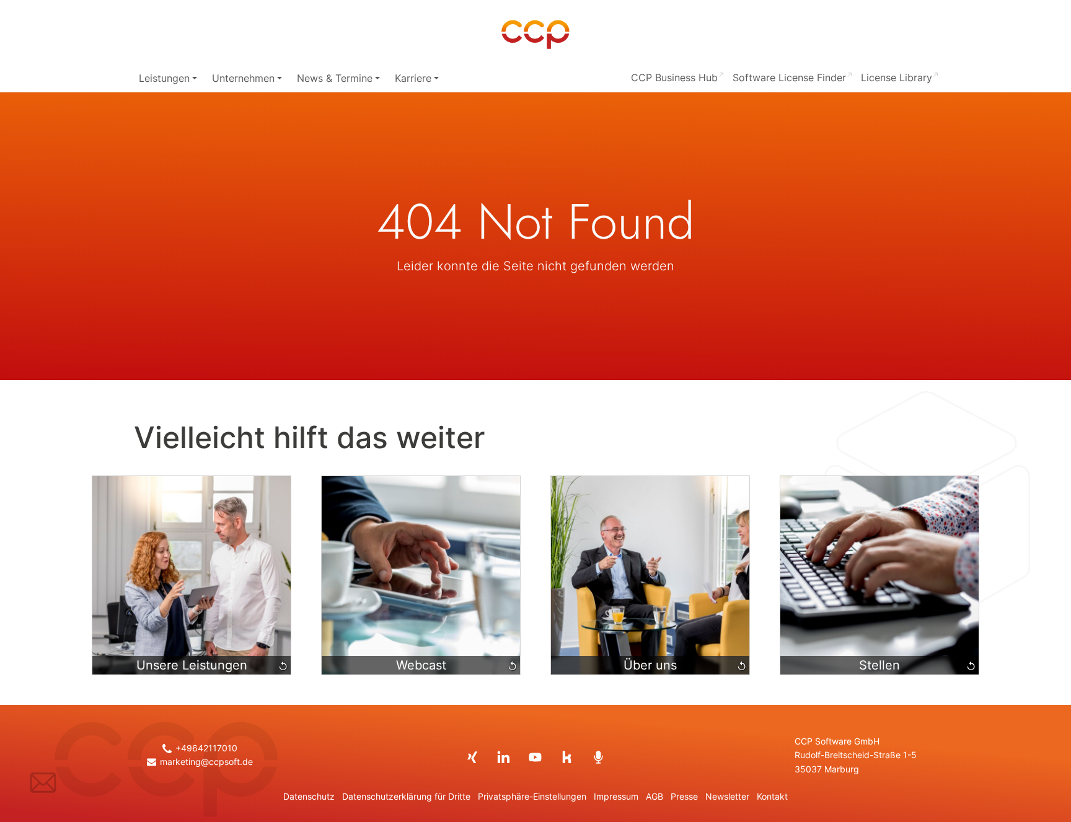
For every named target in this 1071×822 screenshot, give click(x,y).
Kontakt (772, 797)
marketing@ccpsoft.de (206, 762)
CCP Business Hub (674, 77)
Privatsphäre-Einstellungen (532, 797)
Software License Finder (789, 77)
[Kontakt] (43, 782)
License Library (896, 77)
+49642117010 (206, 748)
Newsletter (727, 797)
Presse (684, 797)
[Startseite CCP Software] (535, 35)
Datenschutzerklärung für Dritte (406, 797)
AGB (654, 797)
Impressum (616, 797)
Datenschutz (309, 797)
